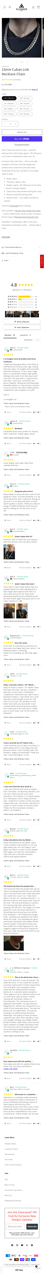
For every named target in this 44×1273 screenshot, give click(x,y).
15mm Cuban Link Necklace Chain (16, 403)
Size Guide (14, 206)
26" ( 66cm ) (9, 109)
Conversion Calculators (13, 1190)
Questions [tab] (24, 335)
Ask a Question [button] (23, 327)
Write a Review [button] (23, 322)
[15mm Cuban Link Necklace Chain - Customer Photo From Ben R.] (9, 314)
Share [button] (6, 260)
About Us (8, 1195)
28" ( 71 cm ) (25, 109)
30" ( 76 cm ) (9, 114)
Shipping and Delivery (13, 1201)
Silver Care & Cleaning (13, 1165)
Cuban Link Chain (11, 1069)
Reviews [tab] (8, 335)
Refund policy (35, 1264)
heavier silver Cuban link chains (28, 211)
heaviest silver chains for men (26, 217)
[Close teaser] (36, 1266)
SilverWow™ (13, 1264)
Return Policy (10, 1185)
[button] (4, 7)
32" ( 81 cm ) (25, 114)
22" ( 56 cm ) (9, 103)
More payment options (22, 144)
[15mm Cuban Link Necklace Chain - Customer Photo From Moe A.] (35, 314)
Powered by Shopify (23, 1264)
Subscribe (32, 1227)
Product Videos (10, 1144)
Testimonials (9, 1154)
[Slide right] (27, 62)
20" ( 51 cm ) (25, 98)
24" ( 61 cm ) (25, 103)
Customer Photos (11, 1149)
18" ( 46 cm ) (9, 98)
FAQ (6, 1179)
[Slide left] (16, 62)
